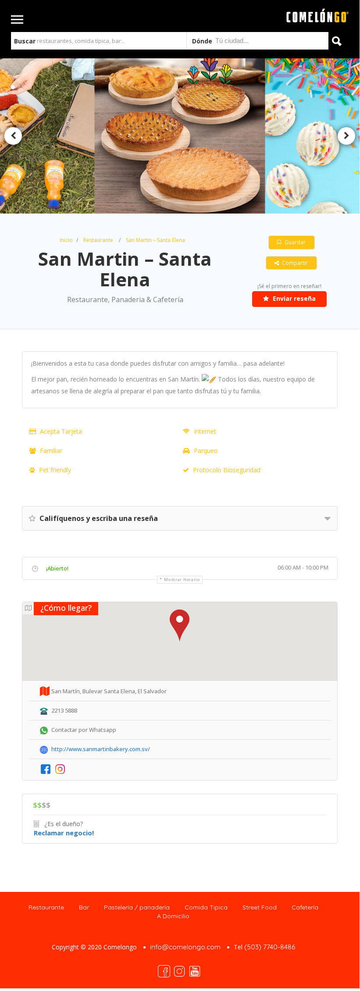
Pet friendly (55, 470)
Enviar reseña (293, 298)
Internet (205, 431)
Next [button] (346, 136)
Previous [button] (13, 136)
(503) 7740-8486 (269, 947)
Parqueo (206, 450)
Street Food (259, 907)
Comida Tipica (206, 907)
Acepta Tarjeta (61, 431)
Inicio (66, 240)
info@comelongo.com (185, 947)
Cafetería (305, 907)
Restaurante (98, 240)
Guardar (294, 242)
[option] (179, 136)
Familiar (51, 450)
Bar (84, 907)
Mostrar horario (182, 579)
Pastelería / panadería (137, 907)
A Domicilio (173, 916)
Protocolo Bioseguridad (226, 470)
